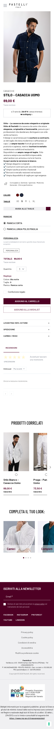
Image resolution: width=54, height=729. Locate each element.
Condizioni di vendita (27, 642)
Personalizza (12, 250)
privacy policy (39, 604)
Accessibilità (27, 648)
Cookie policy (27, 637)
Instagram (22, 614)
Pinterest (36, 614)
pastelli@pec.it (23, 670)
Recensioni (11, 347)
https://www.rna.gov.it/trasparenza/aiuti (27, 718)
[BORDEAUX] (18, 195)
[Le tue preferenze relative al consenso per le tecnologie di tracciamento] (49, 724)
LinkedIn (20, 620)
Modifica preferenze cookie (27, 653)
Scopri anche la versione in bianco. (20, 161)
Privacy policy (27, 632)
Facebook (8, 614)
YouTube (7, 620)
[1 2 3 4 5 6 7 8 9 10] (21, 269)
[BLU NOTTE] (22, 195)
